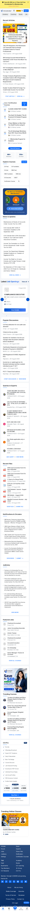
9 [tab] (23, 841)
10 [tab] (26, 841)
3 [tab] (11, 316)
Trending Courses (10, 694)
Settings (3, 856)
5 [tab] (16, 316)
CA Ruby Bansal (8, 84)
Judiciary (6, 565)
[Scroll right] (28, 14)
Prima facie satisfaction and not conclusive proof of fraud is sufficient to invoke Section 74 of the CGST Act (15, 580)
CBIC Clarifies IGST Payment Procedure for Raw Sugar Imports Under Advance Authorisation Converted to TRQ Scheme (15, 536)
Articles (3, 846)
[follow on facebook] (6, 881)
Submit (19, 558)
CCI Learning (20, 865)
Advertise (21, 891)
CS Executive (7, 177)
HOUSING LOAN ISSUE (14, 449)
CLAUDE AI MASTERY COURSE (17, 109)
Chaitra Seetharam (9, 64)
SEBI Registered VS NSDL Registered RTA (14, 355)
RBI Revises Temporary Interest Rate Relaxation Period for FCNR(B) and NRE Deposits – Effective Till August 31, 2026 (15, 521)
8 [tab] (23, 316)
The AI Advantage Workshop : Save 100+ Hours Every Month (17, 132)
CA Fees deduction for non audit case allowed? (14, 325)
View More (22, 379)
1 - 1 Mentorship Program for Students (16, 140)
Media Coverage (11, 891)
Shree (5, 92)
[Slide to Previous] (2, 299)
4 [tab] (14, 316)
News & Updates (9, 217)
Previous (2, 826)
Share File (19, 506)
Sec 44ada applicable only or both (16, 440)
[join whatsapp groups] (21, 881)
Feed (2, 863)
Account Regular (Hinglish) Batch (15, 713)
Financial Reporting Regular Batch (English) (15, 727)
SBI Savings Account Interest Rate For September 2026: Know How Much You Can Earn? (15, 59)
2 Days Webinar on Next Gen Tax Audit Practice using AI (16, 124)
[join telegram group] (25, 881)
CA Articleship (11, 648)
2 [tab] (9, 316)
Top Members (5, 868)
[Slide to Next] (27, 299)
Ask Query (10, 457)
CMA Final (13, 170)
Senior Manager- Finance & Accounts (15, 653)
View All (20, 96)
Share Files (19, 851)
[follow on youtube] (17, 881)
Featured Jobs (8, 620)
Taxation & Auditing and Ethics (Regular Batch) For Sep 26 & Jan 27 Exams (16, 720)
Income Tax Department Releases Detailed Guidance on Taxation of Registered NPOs (14, 253)
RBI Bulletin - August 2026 (15, 495)
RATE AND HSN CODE (13, 422)
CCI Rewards (5, 871)
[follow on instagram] (10, 881)
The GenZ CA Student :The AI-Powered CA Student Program (17, 116)
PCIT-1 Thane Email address (11, 371)
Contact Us (20, 899)
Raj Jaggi (5, 72)
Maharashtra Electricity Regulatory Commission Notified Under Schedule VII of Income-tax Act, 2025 (15, 543)
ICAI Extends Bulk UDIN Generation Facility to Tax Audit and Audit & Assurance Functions (15, 237)
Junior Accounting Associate (16, 628)
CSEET (16, 177)
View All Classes (15, 148)
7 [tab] (21, 316)
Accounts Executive (13, 643)
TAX (2, 860)
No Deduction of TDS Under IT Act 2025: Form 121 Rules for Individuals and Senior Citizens (14, 269)
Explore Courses (9, 162)
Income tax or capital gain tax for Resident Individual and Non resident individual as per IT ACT (14, 364)
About (9, 887)
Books (20, 14)
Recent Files (7, 464)
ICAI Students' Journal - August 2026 (16, 490)
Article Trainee (11, 633)
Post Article (10, 96)
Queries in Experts (10, 386)
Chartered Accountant (14, 623)
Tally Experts (7, 53)
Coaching (13, 14)
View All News (14, 275)
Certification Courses (9, 181)
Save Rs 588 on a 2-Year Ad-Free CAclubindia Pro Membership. (14, 4)
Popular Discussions (10, 320)
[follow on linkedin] (14, 881)
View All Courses (15, 660)
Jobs (2, 851)
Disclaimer (21, 895)
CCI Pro (6, 743)
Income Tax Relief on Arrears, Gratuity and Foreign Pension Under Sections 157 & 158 (15, 261)
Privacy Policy (10, 899)
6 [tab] (18, 316)
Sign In (26, 10)
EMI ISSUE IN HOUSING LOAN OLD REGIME (16, 430)
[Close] (28, 2)
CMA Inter (18, 174)
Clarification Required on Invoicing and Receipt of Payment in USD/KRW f (14, 348)
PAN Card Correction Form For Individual (16, 474)
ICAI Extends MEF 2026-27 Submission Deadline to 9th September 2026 (12, 230)
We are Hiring (18, 887)
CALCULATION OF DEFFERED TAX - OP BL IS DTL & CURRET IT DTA (17, 403)
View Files (10, 506)
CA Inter (6, 170)
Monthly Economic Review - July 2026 (17, 500)
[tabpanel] (15, 299)
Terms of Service (10, 895)
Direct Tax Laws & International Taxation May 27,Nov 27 (16, 706)
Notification (19, 854)
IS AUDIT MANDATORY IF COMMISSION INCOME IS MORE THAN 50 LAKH (17, 412)
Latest (10, 281)
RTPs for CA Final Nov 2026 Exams (15, 484)
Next (27, 826)
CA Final (6, 166)
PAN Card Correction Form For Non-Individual (16, 468)
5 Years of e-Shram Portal (15, 479)
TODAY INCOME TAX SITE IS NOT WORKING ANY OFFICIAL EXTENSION (16, 392)
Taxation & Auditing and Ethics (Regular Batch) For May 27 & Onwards (16, 699)
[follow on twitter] (2, 881)
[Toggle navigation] (14, 11)
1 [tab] (6, 316)
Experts (18, 849)
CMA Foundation (8, 174)
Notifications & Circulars (12, 514)
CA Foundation (15, 166)
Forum (3, 849)
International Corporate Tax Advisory (13, 295)
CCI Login (15, 903)
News (17, 846)
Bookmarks (4, 865)
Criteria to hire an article (10, 332)
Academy (5, 14)
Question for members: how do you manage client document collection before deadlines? (13, 339)
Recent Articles (9, 20)
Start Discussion (10, 379)
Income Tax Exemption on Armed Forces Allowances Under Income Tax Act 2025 (14, 245)
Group (20, 868)
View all (24, 281)
